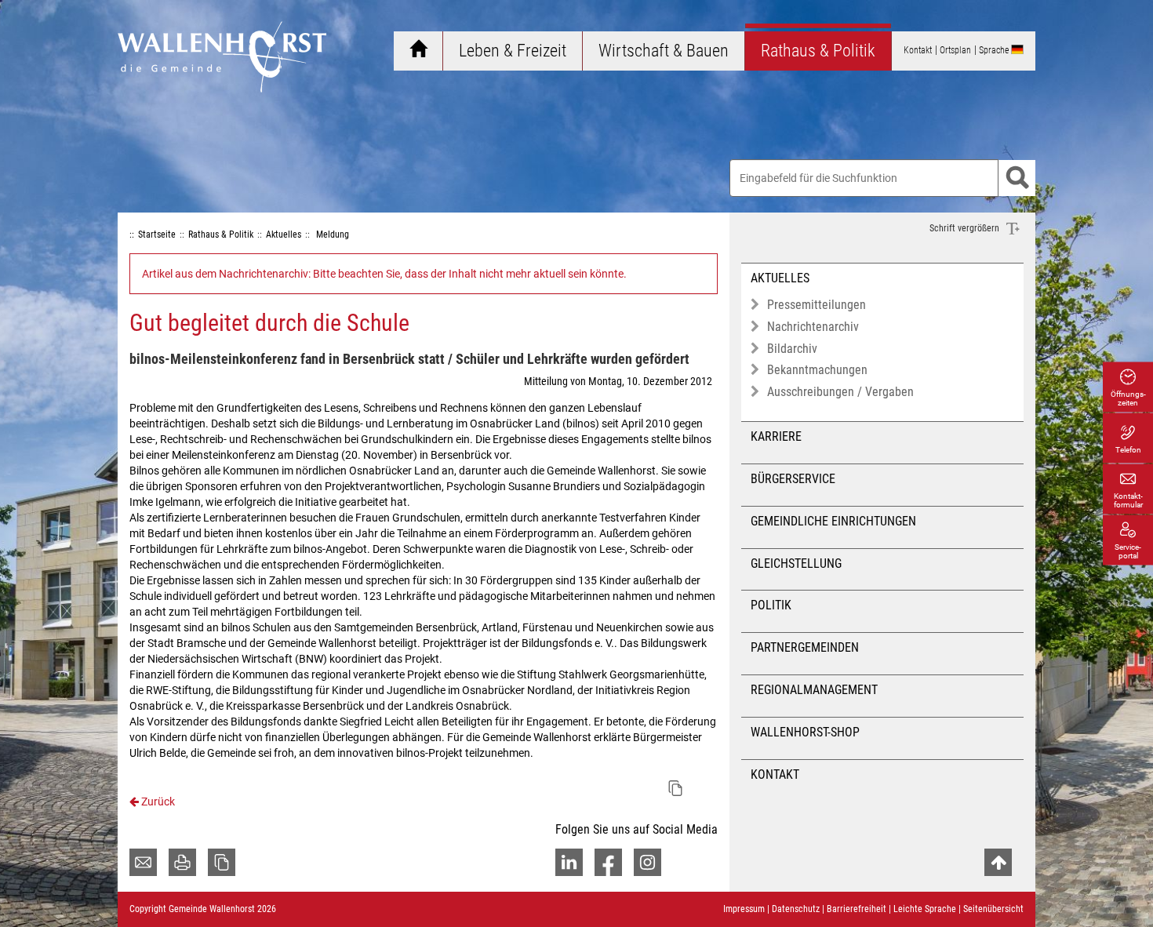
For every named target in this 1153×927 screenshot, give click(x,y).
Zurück (157, 801)
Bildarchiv (792, 348)
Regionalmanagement (814, 689)
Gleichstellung (796, 563)
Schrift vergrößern (965, 228)
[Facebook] (608, 862)
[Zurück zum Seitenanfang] (998, 862)
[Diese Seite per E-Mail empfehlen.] (143, 862)
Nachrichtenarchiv (813, 326)
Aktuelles (780, 278)
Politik (771, 605)
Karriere (776, 436)
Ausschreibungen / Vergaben (840, 391)
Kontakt (775, 774)
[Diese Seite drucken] (182, 862)
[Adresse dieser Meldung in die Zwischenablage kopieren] (675, 788)
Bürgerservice (793, 478)
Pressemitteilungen (816, 304)
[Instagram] (647, 862)
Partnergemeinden (805, 647)
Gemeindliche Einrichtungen (833, 521)
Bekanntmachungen (817, 369)
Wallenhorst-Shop (805, 732)
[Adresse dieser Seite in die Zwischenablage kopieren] (221, 862)
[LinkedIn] (569, 862)
